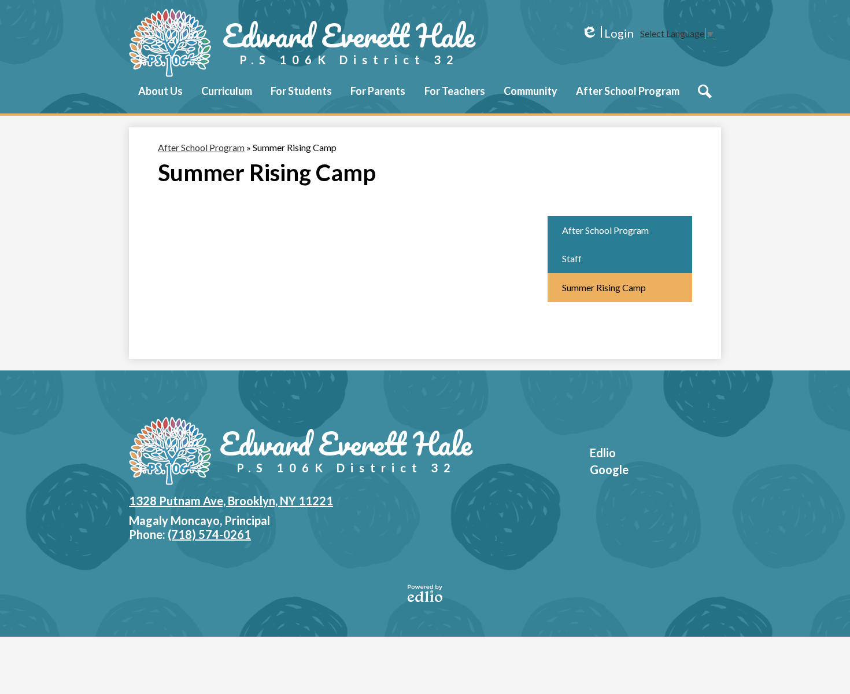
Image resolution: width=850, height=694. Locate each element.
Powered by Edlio (425, 593)
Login (607, 33)
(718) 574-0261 (209, 534)
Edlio (603, 453)
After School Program (201, 147)
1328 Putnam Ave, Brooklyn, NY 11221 (231, 501)
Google (609, 469)
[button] (160, 99)
